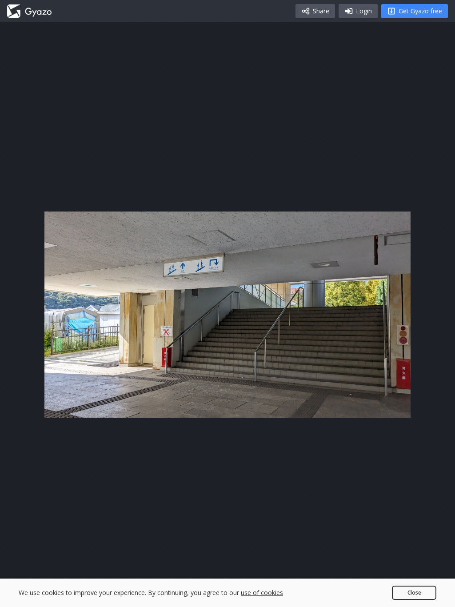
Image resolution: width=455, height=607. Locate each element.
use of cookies (262, 592)
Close (414, 592)
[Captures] (29, 11)
